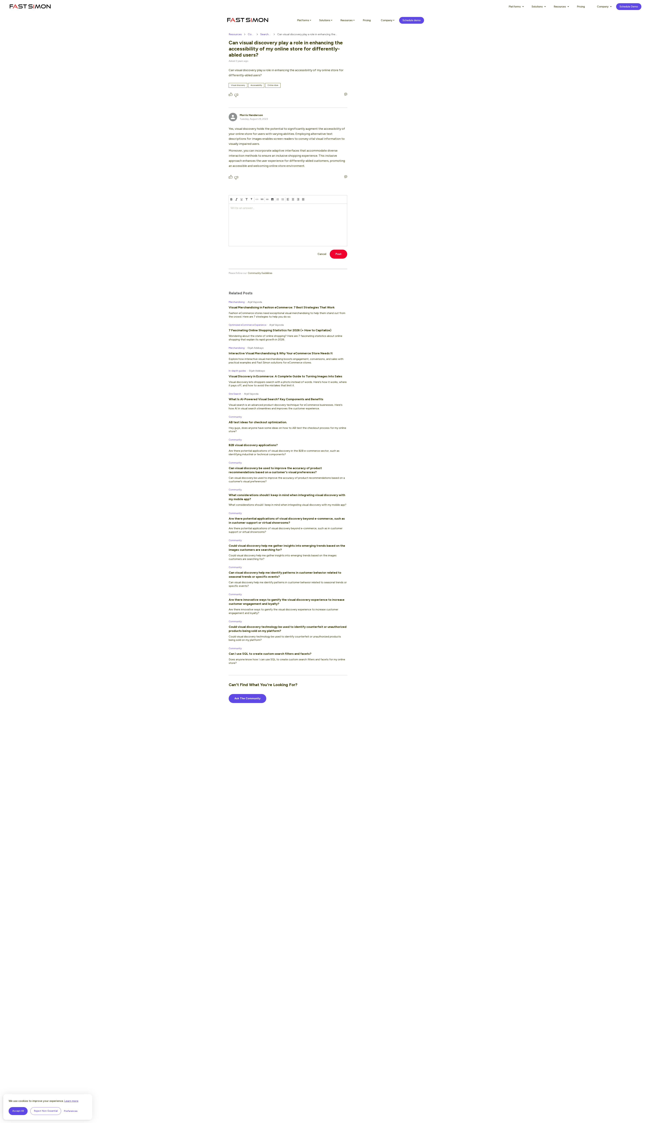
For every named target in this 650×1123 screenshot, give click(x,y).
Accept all (18, 1110)
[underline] (241, 199)
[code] (256, 199)
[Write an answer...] (345, 94)
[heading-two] (251, 199)
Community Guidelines (260, 273)
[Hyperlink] (267, 199)
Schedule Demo (629, 6)
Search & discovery (265, 34)
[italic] (236, 199)
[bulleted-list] (282, 199)
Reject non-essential (46, 1110)
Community (251, 34)
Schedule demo (412, 20)
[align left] (287, 199)
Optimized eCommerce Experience (247, 324)
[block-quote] (262, 199)
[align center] (293, 199)
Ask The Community (247, 698)
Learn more (71, 1101)
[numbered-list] (277, 199)
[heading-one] (246, 199)
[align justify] (303, 199)
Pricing (581, 6)
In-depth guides (237, 370)
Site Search (235, 393)
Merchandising (237, 302)
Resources (235, 34)
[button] (272, 199)
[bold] (231, 199)
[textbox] (288, 225)
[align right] (298, 199)
